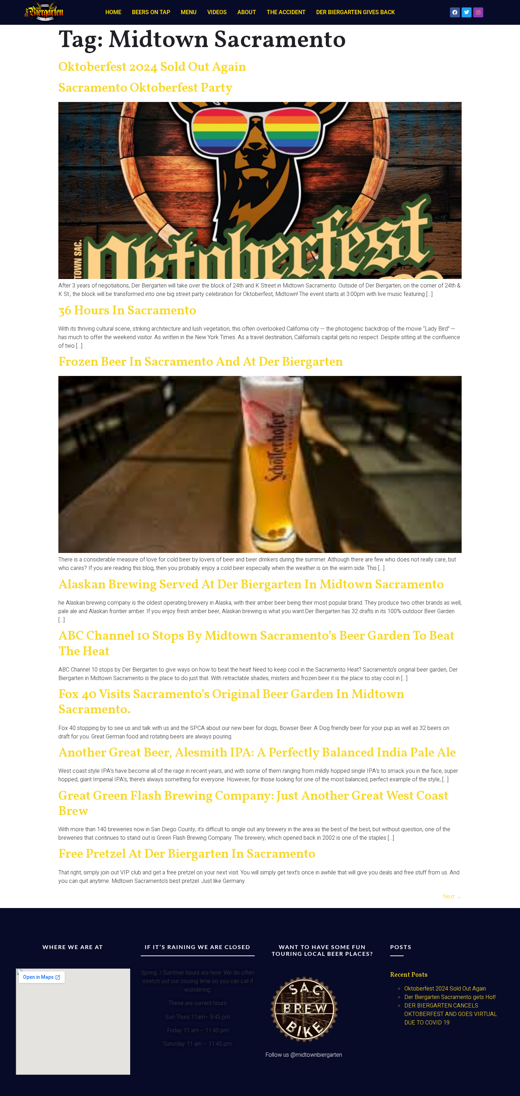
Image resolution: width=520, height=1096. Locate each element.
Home (113, 12)
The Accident (286, 12)
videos (217, 12)
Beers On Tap (151, 12)
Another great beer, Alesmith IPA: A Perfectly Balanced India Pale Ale (257, 753)
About (246, 12)
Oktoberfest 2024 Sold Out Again (152, 67)
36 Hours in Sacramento (127, 311)
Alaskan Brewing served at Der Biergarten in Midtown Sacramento (251, 585)
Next (452, 896)
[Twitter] (467, 12)
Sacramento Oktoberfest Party (145, 88)
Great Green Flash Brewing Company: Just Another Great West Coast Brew (253, 804)
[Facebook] (455, 12)
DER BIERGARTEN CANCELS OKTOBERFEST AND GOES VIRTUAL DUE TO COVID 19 (450, 1014)
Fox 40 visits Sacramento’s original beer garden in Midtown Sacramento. (231, 702)
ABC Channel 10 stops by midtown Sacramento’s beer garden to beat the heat (256, 644)
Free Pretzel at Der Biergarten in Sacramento (187, 854)
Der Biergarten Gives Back (355, 12)
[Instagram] (478, 12)
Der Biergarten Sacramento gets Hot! (450, 997)
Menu (189, 12)
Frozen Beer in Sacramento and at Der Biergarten (200, 362)
